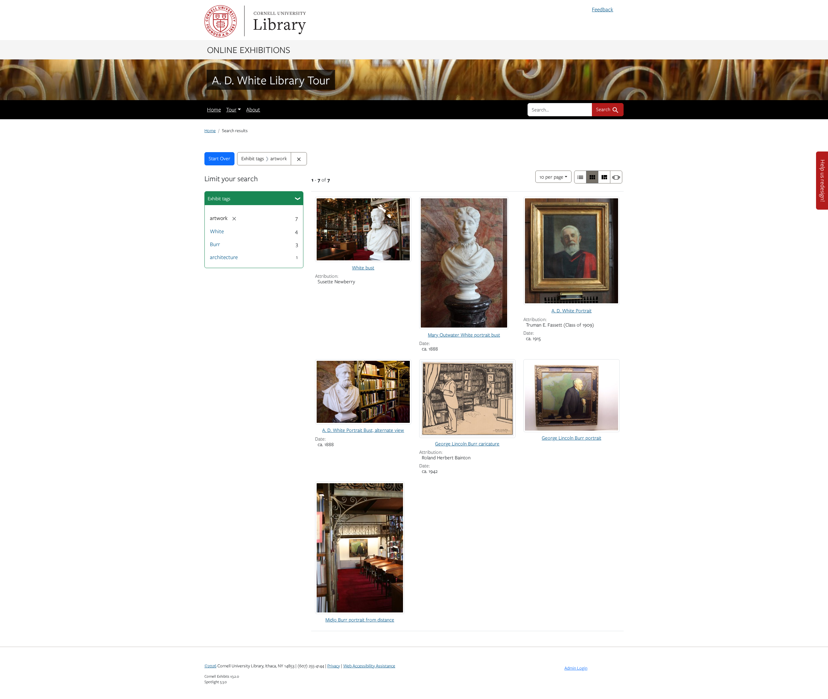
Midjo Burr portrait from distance (359, 619)
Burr (215, 244)
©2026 (210, 666)
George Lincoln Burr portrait (571, 437)
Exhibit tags (219, 198)
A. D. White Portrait (571, 310)
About (253, 109)
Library (279, 21)
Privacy (333, 666)
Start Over (219, 158)
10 (551, 176)
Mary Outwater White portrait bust (464, 334)
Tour (231, 109)
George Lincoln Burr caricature (467, 443)
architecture (224, 257)
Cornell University (220, 21)
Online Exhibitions (248, 49)
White (217, 231)
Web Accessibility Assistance (369, 666)
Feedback (602, 9)
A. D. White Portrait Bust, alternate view (363, 430)
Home (214, 109)
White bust (363, 267)
